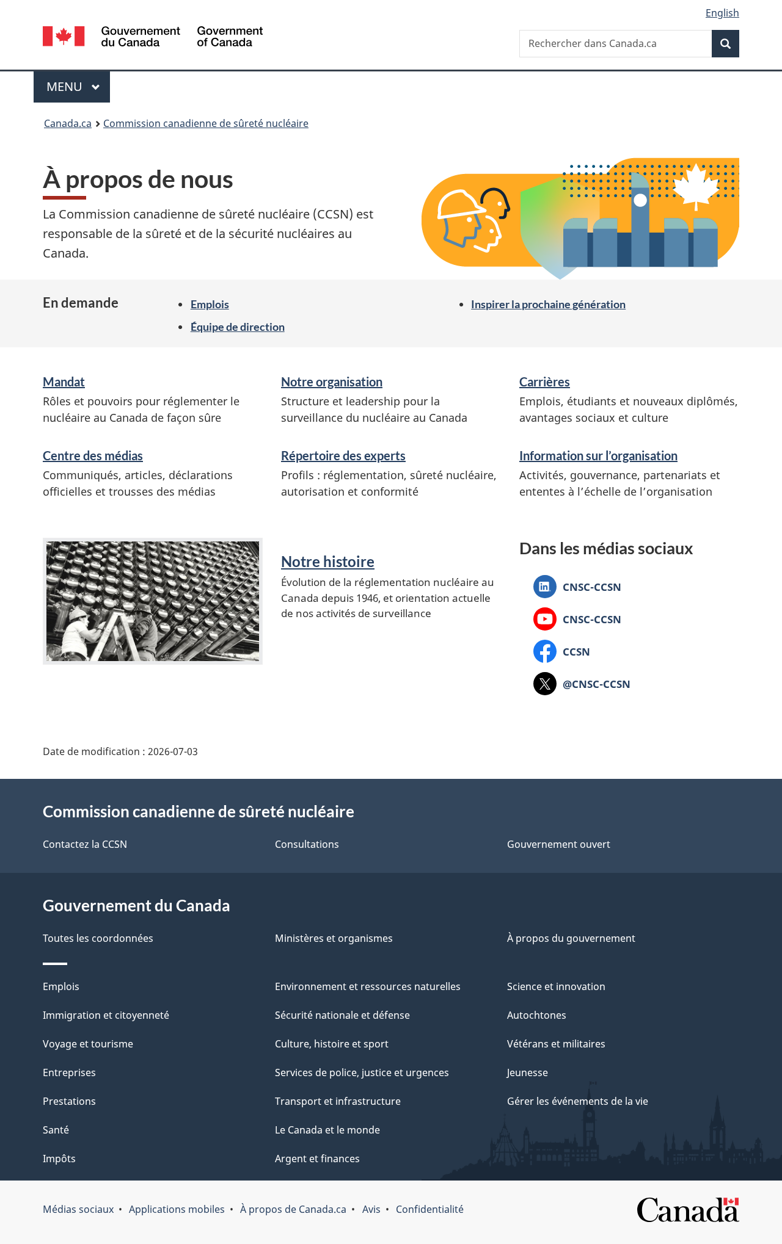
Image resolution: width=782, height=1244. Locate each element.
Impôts (59, 1158)
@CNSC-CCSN (581, 685)
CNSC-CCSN (577, 588)
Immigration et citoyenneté (106, 1015)
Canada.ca (68, 123)
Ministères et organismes (334, 938)
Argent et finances (317, 1158)
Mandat (64, 381)
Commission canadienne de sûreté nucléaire (206, 123)
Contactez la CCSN (85, 844)
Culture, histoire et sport (332, 1044)
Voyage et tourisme (88, 1044)
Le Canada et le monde (327, 1130)
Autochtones (536, 1015)
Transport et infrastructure (338, 1101)
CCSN (561, 653)
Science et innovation (556, 986)
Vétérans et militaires (556, 1044)
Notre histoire (328, 561)
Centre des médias (93, 455)
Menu (78, 86)
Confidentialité (430, 1209)
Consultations (307, 844)
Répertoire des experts (343, 455)
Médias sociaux (78, 1209)
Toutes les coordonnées (98, 938)
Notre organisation (331, 381)
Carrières (544, 381)
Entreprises (69, 1072)
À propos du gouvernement (571, 938)
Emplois (210, 304)
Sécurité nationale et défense (342, 1015)
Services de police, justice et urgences (362, 1072)
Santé (56, 1130)
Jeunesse (527, 1072)
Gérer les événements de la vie (577, 1101)
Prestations (69, 1101)
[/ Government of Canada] (153, 38)
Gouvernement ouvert (558, 844)
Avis (371, 1209)
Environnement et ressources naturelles (368, 986)
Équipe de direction (238, 326)
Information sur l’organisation (598, 455)
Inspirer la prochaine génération (548, 304)
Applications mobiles (177, 1209)
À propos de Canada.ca (293, 1209)
